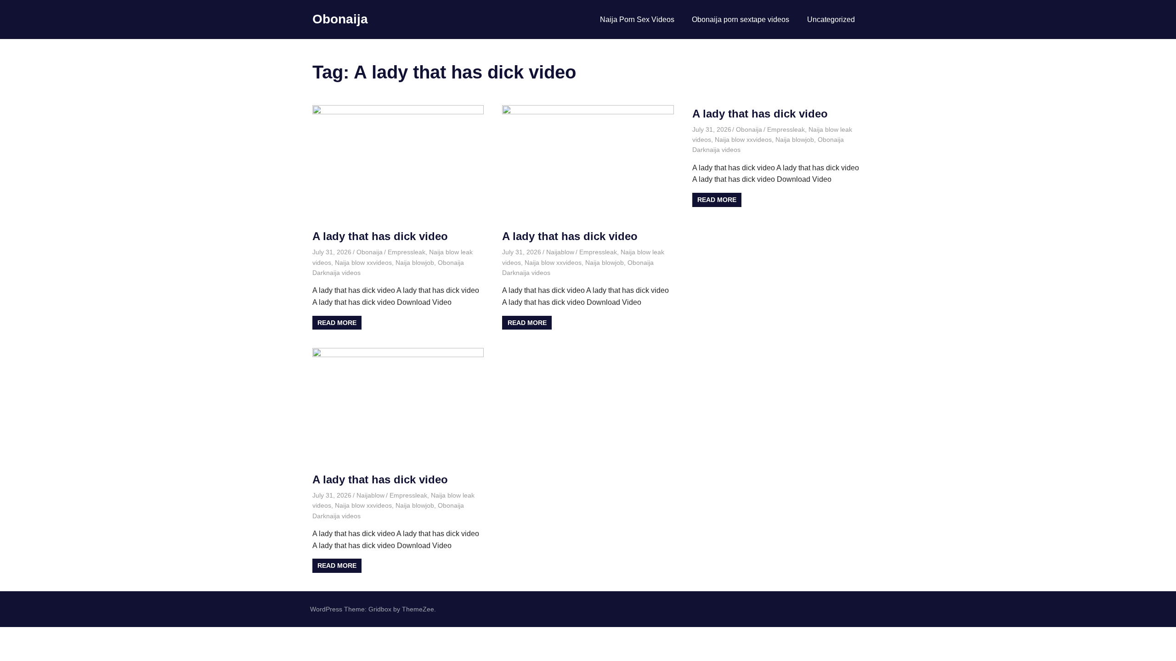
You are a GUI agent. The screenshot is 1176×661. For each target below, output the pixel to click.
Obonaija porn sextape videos (740, 19)
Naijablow (560, 252)
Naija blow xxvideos (363, 262)
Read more (336, 322)
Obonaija (340, 19)
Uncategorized (831, 19)
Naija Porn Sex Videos (637, 19)
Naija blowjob (415, 262)
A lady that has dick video (380, 236)
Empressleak (406, 252)
